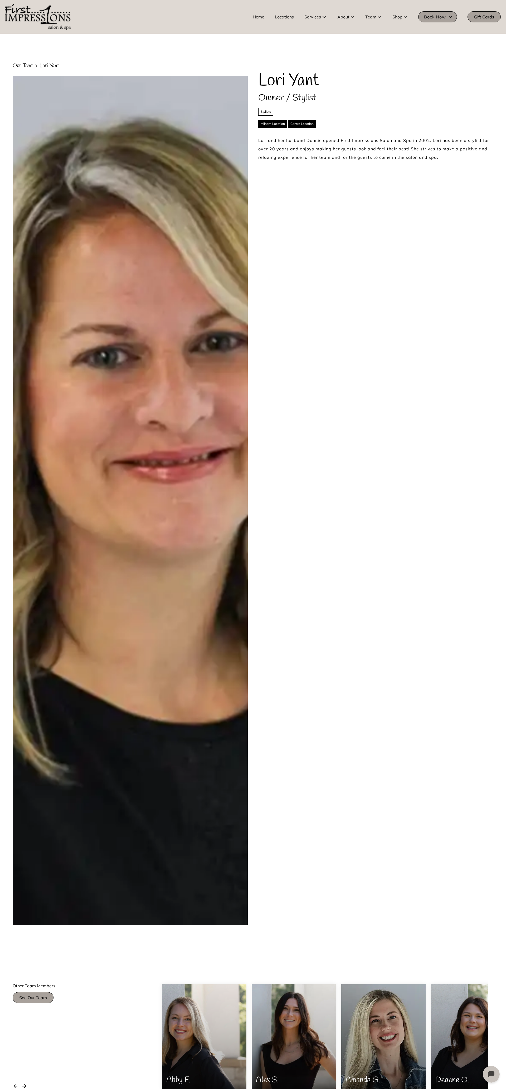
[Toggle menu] (324, 17)
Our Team (23, 65)
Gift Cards (484, 16)
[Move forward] (25, 1085)
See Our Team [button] (33, 997)
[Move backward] (16, 1085)
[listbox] (346, 17)
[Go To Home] (38, 17)
